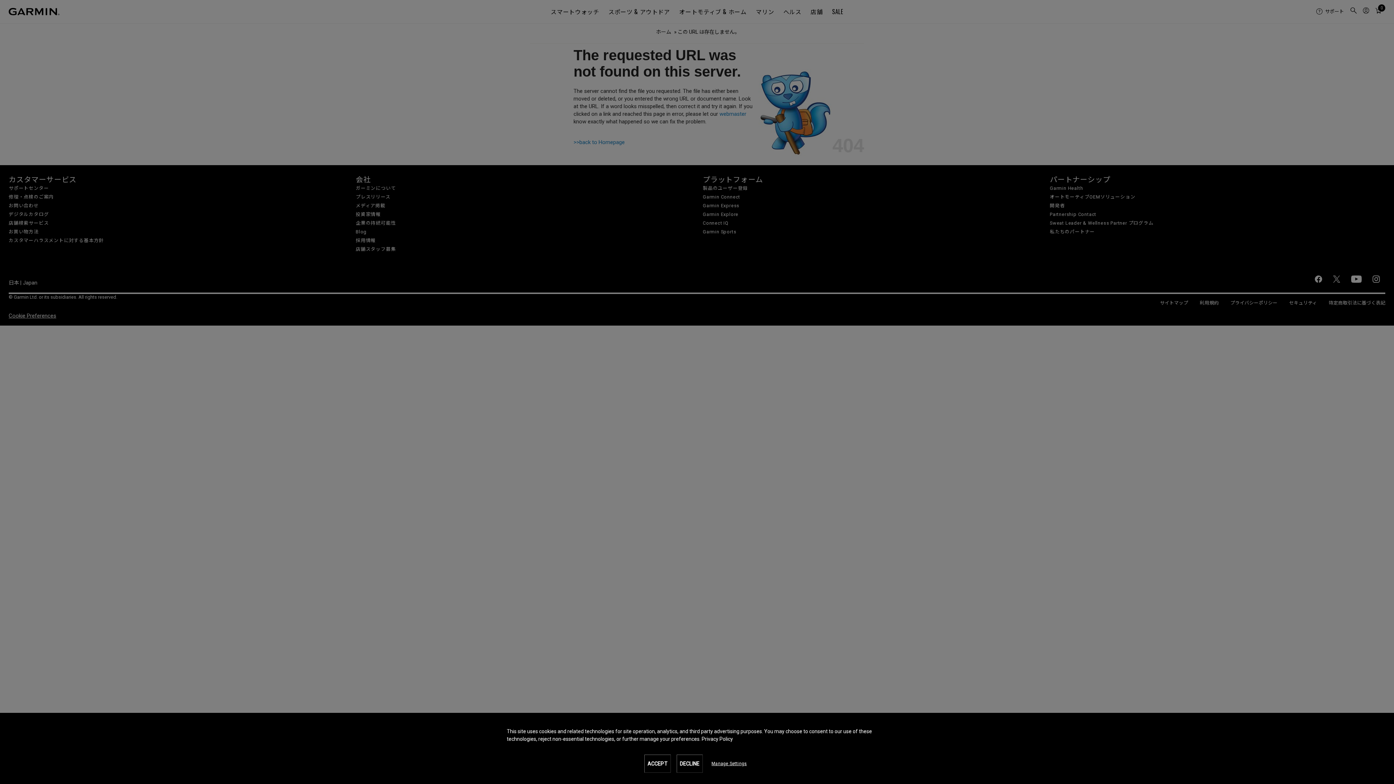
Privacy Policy (717, 739)
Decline (690, 764)
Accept (658, 764)
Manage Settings (729, 763)
